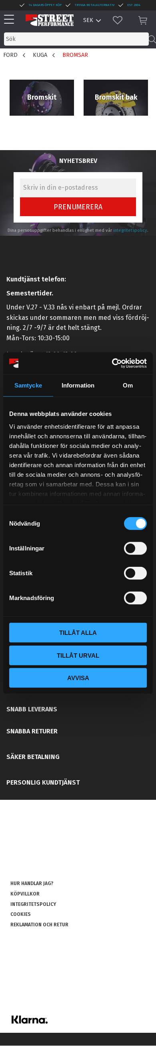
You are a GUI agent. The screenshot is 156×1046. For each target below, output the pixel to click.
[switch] (135, 548)
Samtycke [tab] (28, 385)
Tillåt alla (78, 632)
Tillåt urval (78, 655)
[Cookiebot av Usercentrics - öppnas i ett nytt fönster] (112, 363)
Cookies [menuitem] (20, 914)
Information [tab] (78, 385)
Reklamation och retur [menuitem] (39, 925)
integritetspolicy (130, 230)
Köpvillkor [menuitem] (25, 894)
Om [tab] (128, 385)
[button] (11, 20)
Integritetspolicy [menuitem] (33, 904)
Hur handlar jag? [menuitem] (31, 883)
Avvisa (78, 678)
